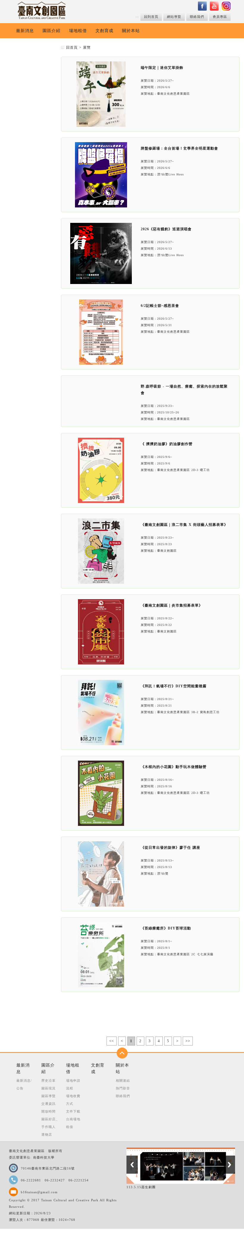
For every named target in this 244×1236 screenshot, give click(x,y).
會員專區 (220, 16)
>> (187, 1041)
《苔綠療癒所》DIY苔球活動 (166, 928)
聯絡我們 (197, 16)
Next (229, 1165)
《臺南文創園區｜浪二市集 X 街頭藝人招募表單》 (184, 525)
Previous (132, 1165)
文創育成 (104, 30)
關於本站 (131, 30)
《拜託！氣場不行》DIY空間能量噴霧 (174, 686)
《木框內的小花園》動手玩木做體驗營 (174, 767)
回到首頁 (151, 16)
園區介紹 (51, 30)
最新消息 (25, 30)
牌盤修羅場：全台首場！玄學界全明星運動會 (179, 148)
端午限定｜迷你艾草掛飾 (162, 68)
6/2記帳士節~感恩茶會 (160, 306)
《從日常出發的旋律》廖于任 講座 (170, 847)
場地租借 (78, 30)
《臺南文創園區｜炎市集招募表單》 (172, 605)
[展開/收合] (122, 1053)
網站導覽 (174, 16)
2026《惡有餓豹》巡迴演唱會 (166, 229)
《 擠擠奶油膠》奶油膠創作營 (167, 444)
